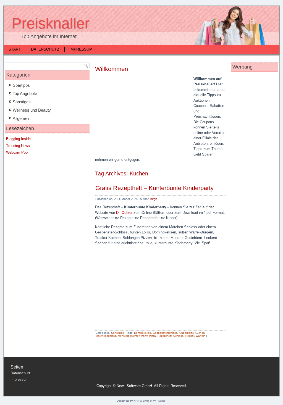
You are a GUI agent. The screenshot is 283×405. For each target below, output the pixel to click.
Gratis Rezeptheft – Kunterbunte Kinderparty (154, 188)
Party (144, 335)
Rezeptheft (165, 335)
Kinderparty (186, 332)
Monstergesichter (128, 335)
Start (15, 49)
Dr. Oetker (124, 213)
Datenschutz (45, 49)
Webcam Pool (17, 152)
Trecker (189, 335)
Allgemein (21, 118)
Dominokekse (142, 332)
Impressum (81, 49)
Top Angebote (25, 93)
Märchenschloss (106, 335)
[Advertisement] (141, 116)
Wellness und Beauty (32, 110)
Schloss (178, 335)
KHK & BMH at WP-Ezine (149, 400)
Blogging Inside (18, 139)
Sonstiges (22, 101)
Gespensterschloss (165, 332)
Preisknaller (51, 23)
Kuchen (200, 332)
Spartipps (21, 85)
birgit (153, 199)
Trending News (18, 146)
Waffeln (200, 335)
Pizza (152, 335)
